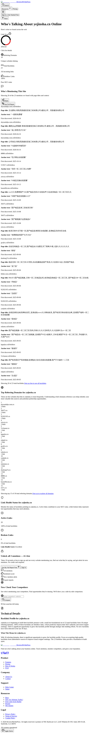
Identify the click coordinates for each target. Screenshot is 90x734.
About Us (8, 677)
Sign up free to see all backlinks (35, 383)
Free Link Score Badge (13, 702)
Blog (7, 698)
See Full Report (9, 104)
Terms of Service (11, 716)
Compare (7, 600)
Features (8, 662)
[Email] (7, 654)
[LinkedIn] (5, 654)
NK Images (9, 706)
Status (7, 689)
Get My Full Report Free (9, 567)
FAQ (7, 668)
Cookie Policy (10, 718)
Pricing (15, 9)
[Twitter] (2, 654)
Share (6, 101)
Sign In (4, 15)
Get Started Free (13, 15)
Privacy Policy (10, 714)
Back (6, 18)
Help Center (9, 687)
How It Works (10, 666)
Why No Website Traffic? (14, 700)
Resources (5, 9)
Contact (8, 679)
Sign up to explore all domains (43, 493)
